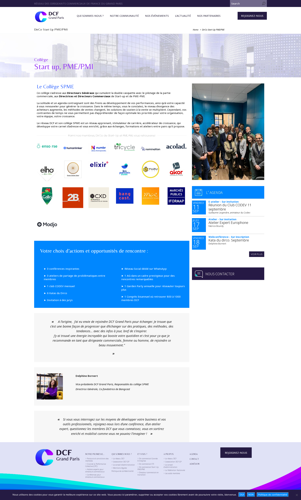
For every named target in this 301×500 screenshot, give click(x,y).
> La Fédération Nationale (174, 470)
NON (251, 494)
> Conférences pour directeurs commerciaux (95, 476)
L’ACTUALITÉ (183, 15)
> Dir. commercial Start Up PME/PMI (148, 468)
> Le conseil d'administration (123, 465)
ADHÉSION (194, 464)
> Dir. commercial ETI (145, 464)
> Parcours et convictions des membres (97, 459)
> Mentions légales (119, 468)
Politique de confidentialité (122, 471)
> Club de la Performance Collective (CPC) (95, 465)
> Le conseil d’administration (170, 466)
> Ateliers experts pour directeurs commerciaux (95, 470)
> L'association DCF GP (120, 462)
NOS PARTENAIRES (209, 15)
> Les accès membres (172, 473)
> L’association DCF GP (173, 462)
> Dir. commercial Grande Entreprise (147, 459)
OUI (242, 494)
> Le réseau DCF (117, 458)
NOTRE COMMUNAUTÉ (124, 15)
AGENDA (194, 454)
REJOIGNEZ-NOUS (252, 15)
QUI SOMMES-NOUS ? (90, 15)
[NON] (296, 495)
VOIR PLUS (257, 254)
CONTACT (194, 459)
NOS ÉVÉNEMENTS (157, 15)
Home (195, 29)
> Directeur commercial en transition (148, 473)
